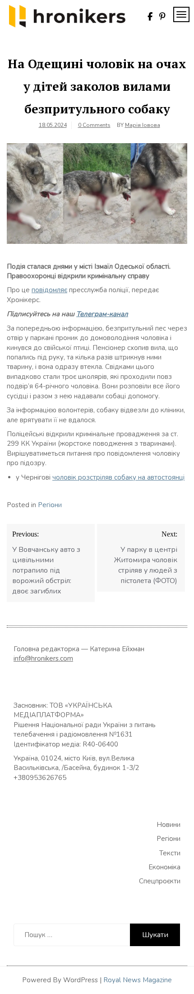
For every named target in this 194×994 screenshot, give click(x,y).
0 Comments (94, 125)
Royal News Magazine (137, 980)
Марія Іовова (142, 125)
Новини (168, 824)
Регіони (50, 504)
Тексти (169, 853)
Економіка (164, 867)
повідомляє (49, 289)
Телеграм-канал (102, 313)
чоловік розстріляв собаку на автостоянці (118, 477)
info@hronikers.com (43, 658)
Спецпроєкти (159, 881)
